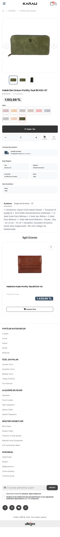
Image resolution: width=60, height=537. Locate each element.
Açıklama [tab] (8, 203)
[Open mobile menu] (4, 3)
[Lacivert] (47, 111)
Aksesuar (6, 353)
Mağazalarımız (8, 467)
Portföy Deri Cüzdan (28, 11)
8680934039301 (38, 168)
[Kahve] (30, 111)
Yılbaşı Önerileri (8, 379)
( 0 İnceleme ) (18, 94)
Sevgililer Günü (8, 369)
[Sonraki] (54, 45)
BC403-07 (8, 168)
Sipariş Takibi (7, 410)
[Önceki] (6, 45)
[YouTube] (18, 507)
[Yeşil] (22, 119)
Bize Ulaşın (6, 426)
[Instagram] (12, 507)
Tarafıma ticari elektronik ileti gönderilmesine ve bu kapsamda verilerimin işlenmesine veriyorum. (29, 498)
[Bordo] (5, 111)
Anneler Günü (7, 364)
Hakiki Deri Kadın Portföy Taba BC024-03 (25, 286)
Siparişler (6, 395)
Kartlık (4, 348)
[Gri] (22, 111)
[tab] (24, 204)
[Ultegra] (30, 524)
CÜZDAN (11, 11)
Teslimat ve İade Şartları (12, 436)
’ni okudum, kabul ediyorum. (23, 494)
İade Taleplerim (8, 405)
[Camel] (13, 111)
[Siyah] (5, 119)
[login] (55, 3)
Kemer (4, 343)
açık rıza (27, 499)
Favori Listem (7, 400)
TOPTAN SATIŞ (8, 476)
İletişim (5, 462)
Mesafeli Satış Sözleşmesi (12, 441)
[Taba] (13, 119)
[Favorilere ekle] (51, 247)
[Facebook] (5, 507)
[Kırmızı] (38, 111)
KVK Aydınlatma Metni (11, 445)
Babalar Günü (7, 374)
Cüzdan (5, 334)
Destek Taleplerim (9, 414)
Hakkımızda (7, 457)
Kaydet (52, 487)
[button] (51, 4)
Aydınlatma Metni (13, 494)
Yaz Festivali (7, 383)
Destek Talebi (7, 431)
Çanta (4, 338)
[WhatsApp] (25, 507)
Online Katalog (8, 471)
